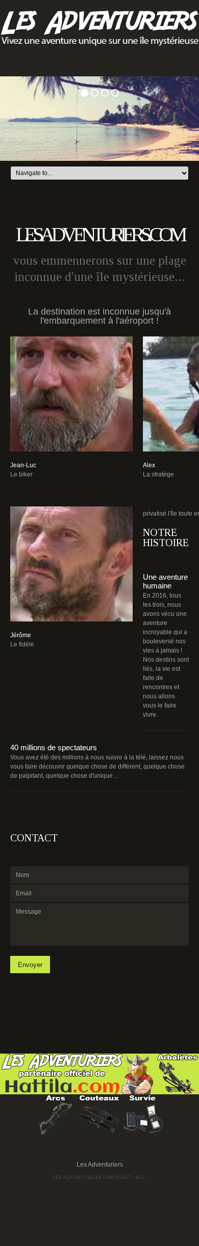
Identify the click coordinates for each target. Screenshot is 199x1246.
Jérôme (20, 635)
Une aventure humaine (165, 581)
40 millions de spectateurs (53, 747)
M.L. (141, 1177)
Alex (149, 465)
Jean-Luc (23, 465)
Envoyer (30, 965)
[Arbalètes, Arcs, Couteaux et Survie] (78, 1073)
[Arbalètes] (177, 1073)
